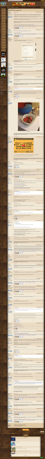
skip (3, 36)
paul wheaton (30, 458)
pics (15, 200)
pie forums (3, 47)
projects (3, 42)
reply (26, 429)
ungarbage (4, 23)
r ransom (9, 209)
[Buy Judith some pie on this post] (39, 70)
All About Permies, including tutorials (35, 174)
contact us (12, 458)
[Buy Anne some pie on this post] (39, 178)
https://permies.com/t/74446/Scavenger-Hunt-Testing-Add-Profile (22, 333)
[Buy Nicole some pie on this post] (39, 285)
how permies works (15, 216)
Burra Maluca (9, 86)
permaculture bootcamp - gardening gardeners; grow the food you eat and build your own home (27, 453)
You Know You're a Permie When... (28, 174)
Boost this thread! (26, 435)
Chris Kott (9, 76)
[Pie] (5, 0)
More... (26, 455)
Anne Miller (9, 178)
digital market (3, 44)
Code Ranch (36, 14)
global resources (3, 39)
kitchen (3, 20)
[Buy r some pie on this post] (39, 209)
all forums (4, 50)
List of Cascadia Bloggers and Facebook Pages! (31, 34)
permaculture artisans (3, 31)
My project (23, 200)
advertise (14, 458)
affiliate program (17, 458)
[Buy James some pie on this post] (39, 63)
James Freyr (9, 63)
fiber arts (3, 28)
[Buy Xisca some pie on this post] (39, 220)
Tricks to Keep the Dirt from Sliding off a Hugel (21, 34)
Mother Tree (17, 94)
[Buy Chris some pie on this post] (39, 98)
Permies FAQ (15, 174)
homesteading (3, 15)
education (4, 34)
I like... (8, 33)
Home (1, 0)
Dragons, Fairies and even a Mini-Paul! (20, 174)
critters (3, 12)
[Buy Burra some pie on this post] (39, 161)
